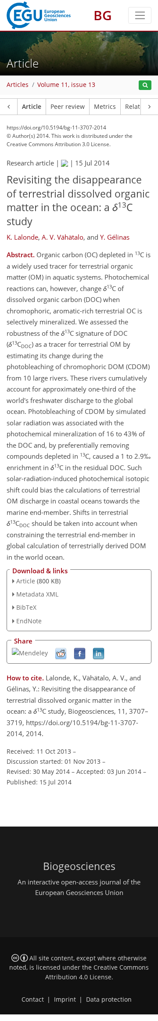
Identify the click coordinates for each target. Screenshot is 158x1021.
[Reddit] (61, 653)
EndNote (29, 621)
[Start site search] (145, 85)
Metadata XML (37, 594)
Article (31, 107)
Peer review (67, 107)
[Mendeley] (30, 652)
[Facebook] (80, 653)
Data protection (109, 999)
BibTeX (26, 607)
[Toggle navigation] (139, 15)
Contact (33, 999)
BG (102, 15)
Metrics (105, 107)
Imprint (65, 999)
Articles (18, 85)
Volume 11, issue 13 (66, 85)
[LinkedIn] (98, 653)
